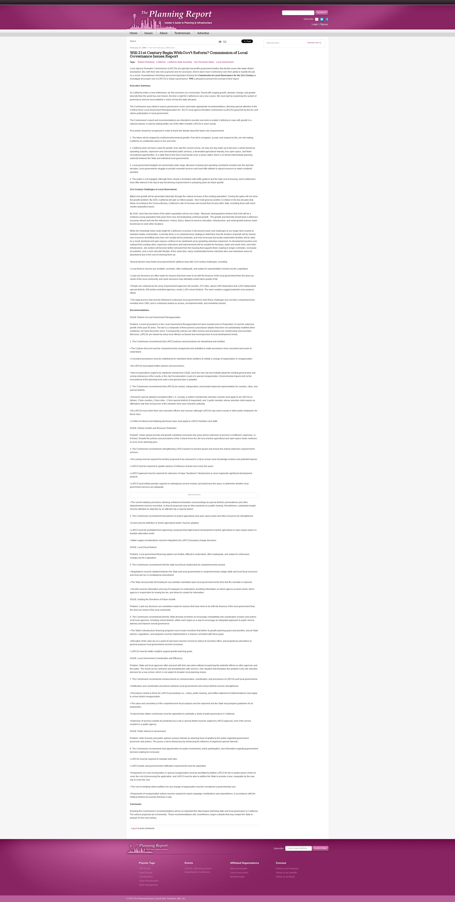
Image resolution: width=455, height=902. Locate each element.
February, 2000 (163, 48)
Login (315, 24)
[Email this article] (224, 41)
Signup (324, 24)
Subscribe (278, 848)
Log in (134, 828)
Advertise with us (314, 43)
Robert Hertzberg (146, 62)
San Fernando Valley (204, 62)
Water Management (148, 885)
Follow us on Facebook (287, 868)
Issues (148, 33)
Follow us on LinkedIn (286, 872)
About (163, 33)
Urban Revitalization (149, 881)
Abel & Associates (238, 868)
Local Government (225, 62)
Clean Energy (145, 872)
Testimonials (182, 33)
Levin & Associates (239, 872)
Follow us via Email (285, 876)
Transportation (146, 876)
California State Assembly (179, 62)
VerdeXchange (237, 876)
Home (133, 33)
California (161, 62)
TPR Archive (145, 868)
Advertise (203, 33)
